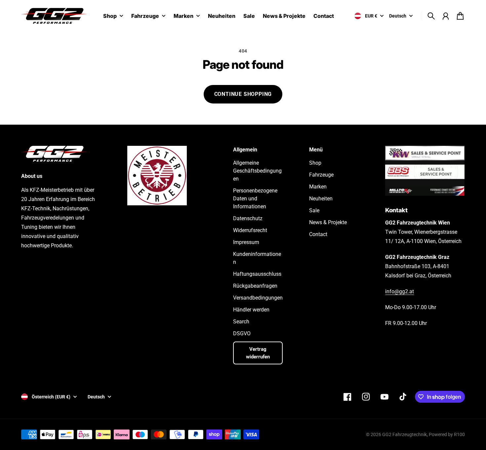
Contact (318, 234)
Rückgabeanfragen (255, 286)
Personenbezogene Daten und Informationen (255, 198)
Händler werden (251, 310)
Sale (314, 210)
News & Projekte (328, 222)
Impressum (246, 242)
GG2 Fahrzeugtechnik (404, 434)
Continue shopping (243, 94)
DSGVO (242, 333)
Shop (110, 16)
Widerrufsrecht (250, 230)
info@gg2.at (399, 291)
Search (241, 321)
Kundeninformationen (257, 258)
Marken (183, 16)
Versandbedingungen (258, 298)
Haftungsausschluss (257, 274)
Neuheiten (321, 198)
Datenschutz (248, 218)
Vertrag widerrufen (258, 353)
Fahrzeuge (145, 16)
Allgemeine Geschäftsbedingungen (257, 171)
